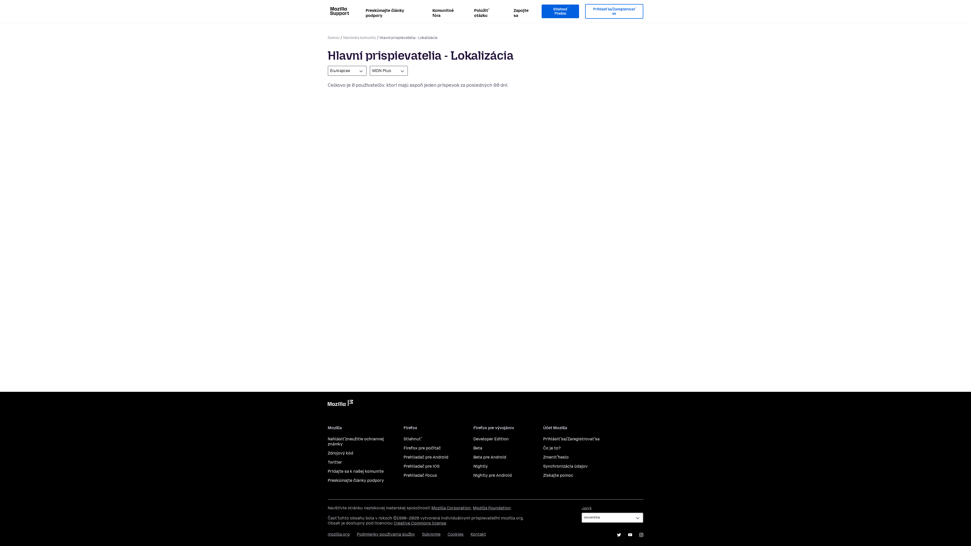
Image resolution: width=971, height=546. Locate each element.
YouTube (630, 535)
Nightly (480, 466)
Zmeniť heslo (556, 457)
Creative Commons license (420, 523)
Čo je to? (552, 448)
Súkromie (431, 534)
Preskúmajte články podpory (385, 13)
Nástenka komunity (359, 38)
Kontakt (478, 534)
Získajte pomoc (558, 475)
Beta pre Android (489, 457)
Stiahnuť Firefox (560, 11)
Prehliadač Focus (420, 475)
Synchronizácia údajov (565, 466)
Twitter (335, 462)
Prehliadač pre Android (426, 457)
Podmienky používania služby (386, 534)
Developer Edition (491, 439)
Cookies (456, 534)
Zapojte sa (521, 13)
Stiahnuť (412, 439)
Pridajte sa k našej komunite (356, 471)
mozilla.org (339, 534)
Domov (334, 38)
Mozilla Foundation (492, 508)
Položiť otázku (481, 13)
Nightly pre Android (492, 475)
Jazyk (587, 508)
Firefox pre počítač (422, 448)
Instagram (641, 535)
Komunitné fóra (443, 13)
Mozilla (340, 404)
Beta (477, 448)
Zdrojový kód (340, 453)
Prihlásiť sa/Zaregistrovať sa (614, 11)
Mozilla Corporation (451, 508)
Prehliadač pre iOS (421, 466)
